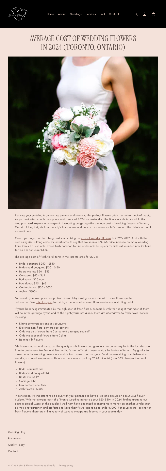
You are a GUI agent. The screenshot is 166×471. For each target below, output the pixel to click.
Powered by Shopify (44, 465)
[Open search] (136, 14)
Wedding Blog (16, 432)
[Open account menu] (144, 14)
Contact (13, 451)
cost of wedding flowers (96, 238)
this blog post (44, 302)
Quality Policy (16, 444)
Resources (14, 438)
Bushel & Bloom (25, 465)
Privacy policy (66, 465)
